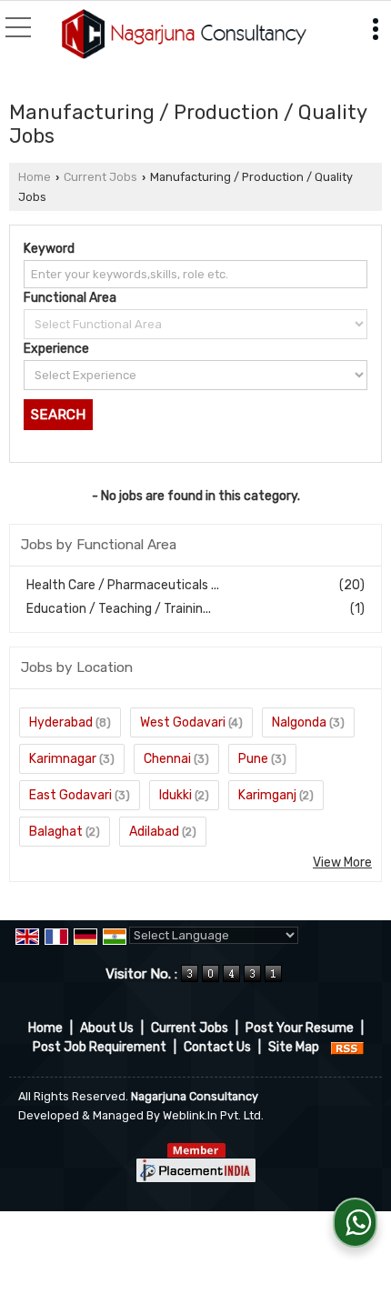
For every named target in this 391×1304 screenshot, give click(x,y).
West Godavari (183, 722)
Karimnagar (62, 759)
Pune (253, 759)
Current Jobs (100, 177)
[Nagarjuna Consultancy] (184, 35)
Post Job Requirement (99, 1047)
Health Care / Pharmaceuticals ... (122, 585)
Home (34, 177)
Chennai (167, 759)
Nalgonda (299, 722)
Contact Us (217, 1047)
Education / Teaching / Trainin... (118, 609)
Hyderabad (61, 722)
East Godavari (70, 795)
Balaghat (56, 831)
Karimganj (267, 795)
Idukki (175, 795)
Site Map (293, 1047)
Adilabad (154, 831)
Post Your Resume (300, 1028)
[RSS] (347, 1047)
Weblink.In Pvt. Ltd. (213, 1115)
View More (342, 862)
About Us (107, 1028)
